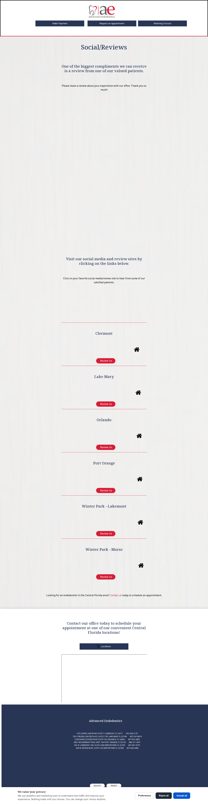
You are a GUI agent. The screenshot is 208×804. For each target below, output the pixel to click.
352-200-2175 (132, 733)
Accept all (181, 795)
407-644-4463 (132, 748)
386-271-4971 (135, 742)
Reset (114, 786)
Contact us (116, 595)
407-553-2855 (134, 739)
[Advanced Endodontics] (105, 763)
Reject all (164, 795)
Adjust (97, 786)
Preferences (144, 795)
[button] (59, 23)
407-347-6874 (136, 736)
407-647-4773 (134, 745)
